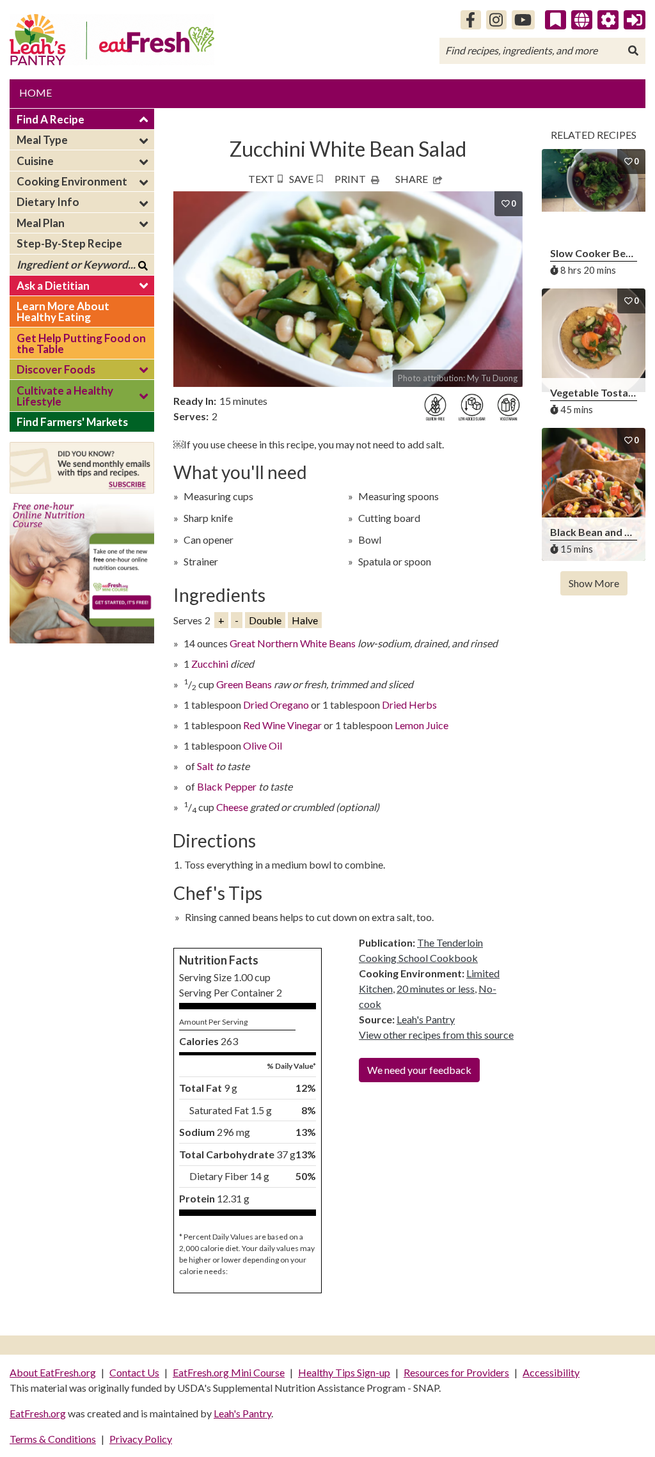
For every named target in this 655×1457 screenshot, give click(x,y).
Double (265, 620)
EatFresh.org (38, 1413)
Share (411, 179)
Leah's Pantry (426, 1019)
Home (35, 92)
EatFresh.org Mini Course (229, 1372)
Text (261, 179)
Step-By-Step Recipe (69, 243)
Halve (305, 620)
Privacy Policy (140, 1439)
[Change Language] (581, 19)
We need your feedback (419, 1070)
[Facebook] (471, 19)
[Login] (634, 19)
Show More (594, 583)
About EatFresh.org (53, 1372)
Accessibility (551, 1372)
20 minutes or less (436, 988)
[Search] (633, 50)
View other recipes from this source (436, 1034)
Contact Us (134, 1372)
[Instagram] (496, 19)
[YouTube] (523, 19)
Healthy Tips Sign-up (344, 1372)
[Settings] (608, 19)
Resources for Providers (456, 1372)
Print (350, 179)
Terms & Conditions (53, 1439)
